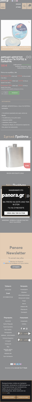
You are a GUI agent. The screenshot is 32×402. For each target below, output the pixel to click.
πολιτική (4, 393)
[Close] (28, 187)
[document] (16, 397)
